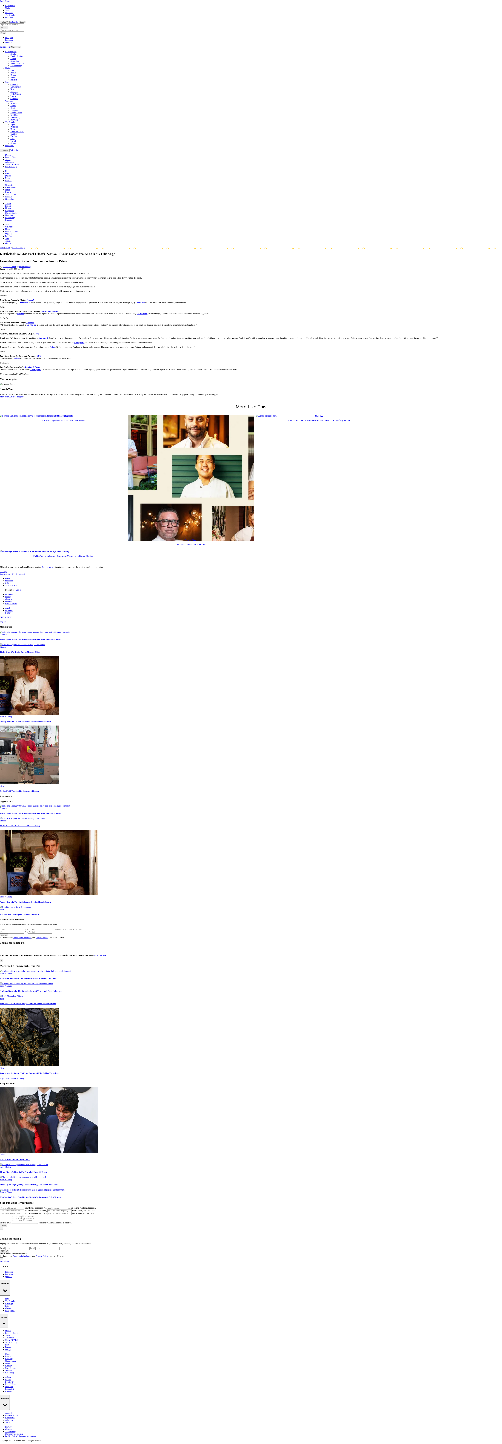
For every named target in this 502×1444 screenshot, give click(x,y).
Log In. (19, 590)
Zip (26, 932)
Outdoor (13, 134)
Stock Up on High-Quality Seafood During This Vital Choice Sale (29, 1185)
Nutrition (14, 115)
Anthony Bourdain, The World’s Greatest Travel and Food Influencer (25, 722)
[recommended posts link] (35, 971)
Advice (13, 103)
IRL (7, 1306)
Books (13, 73)
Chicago (3, 571)
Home (13, 129)
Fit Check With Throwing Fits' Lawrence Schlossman (19, 791)
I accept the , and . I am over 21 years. (34, 938)
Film (12, 70)
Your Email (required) (34, 1208)
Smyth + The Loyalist (49, 311)
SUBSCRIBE (11, 585)
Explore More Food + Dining (12, 1078)
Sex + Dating (5, 1167)
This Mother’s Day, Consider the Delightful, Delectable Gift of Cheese (30, 1197)
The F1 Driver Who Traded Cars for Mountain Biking (20, 652)
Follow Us (4, 22)
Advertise (9, 1420)
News (12, 89)
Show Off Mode (17, 63)
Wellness (9, 12)
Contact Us (10, 1418)
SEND (3, 1225)
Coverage (9, 1303)
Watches (13, 96)
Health (13, 108)
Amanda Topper (9, 266)
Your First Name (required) (36, 1210)
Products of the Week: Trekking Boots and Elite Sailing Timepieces (29, 1073)
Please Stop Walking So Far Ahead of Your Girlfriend (23, 1172)
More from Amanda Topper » (12, 397)
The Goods (10, 15)
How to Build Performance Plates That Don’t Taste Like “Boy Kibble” (319, 420)
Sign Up (4, 935)
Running (14, 120)
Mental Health (16, 113)
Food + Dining (16, 56)
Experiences (10, 5)
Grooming (14, 98)
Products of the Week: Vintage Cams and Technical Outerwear (28, 1004)
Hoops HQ (9, 17)
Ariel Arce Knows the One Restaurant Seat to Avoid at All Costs (28, 978)
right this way (100, 955)
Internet (13, 80)
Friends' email (6, 1223)
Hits (7, 1299)
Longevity (14, 110)
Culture (8, 8)
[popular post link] (35, 632)
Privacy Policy (42, 938)
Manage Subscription (14, 1434)
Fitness (13, 106)
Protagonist (10, 1310)
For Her (13, 136)
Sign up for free (48, 567)
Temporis (30, 300)
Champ (8, 1308)
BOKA (39, 356)
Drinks (13, 54)
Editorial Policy (11, 1415)
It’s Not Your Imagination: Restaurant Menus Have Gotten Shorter (63, 556)
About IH (9, 1413)
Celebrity (14, 84)
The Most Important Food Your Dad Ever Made (63, 420)
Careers (8, 1429)
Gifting (13, 143)
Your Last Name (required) (36, 1213)
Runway (14, 91)
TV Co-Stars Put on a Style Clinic (15, 1159)
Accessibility (10, 1431)
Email (27, 929)
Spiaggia (30, 322)
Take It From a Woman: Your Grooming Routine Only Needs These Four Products (30, 639)
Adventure (14, 61)
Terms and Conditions (22, 938)
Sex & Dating (16, 66)
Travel (13, 58)
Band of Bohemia (32, 367)
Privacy (8, 1427)
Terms (7, 1422)
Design (13, 75)
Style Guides (15, 94)
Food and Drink (17, 131)
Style (7, 10)
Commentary (15, 87)
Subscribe (14, 22)
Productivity (15, 117)
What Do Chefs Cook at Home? (191, 545)
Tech (12, 138)
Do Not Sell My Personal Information (20, 1436)
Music (13, 77)
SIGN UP (4, 1251)
